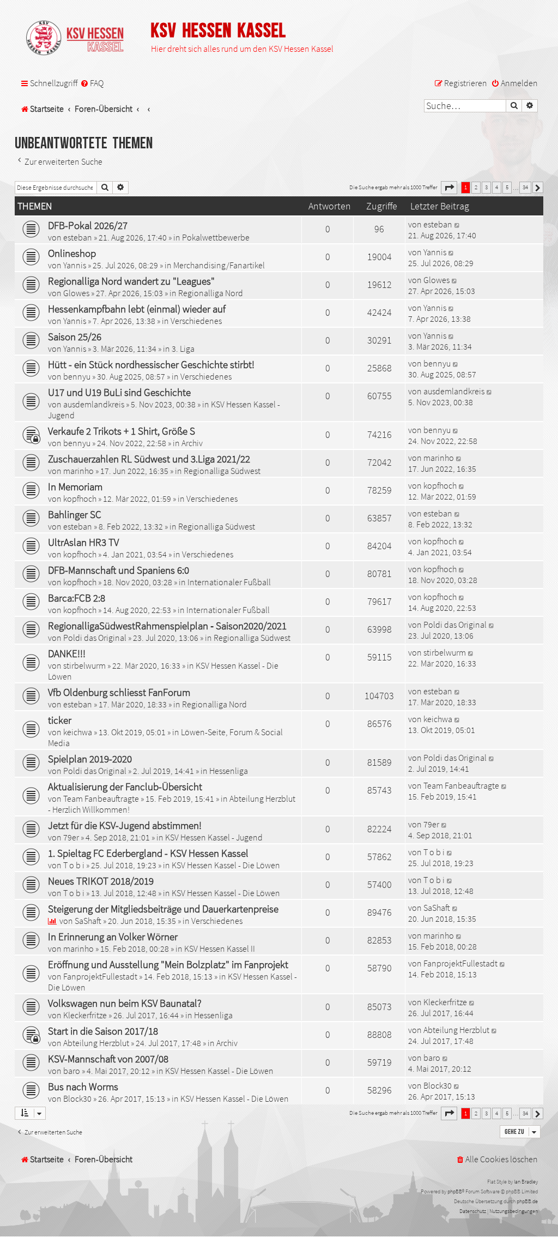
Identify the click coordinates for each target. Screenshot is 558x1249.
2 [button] (476, 187)
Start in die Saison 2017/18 (103, 1030)
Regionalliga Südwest (222, 470)
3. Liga (183, 348)
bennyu (76, 376)
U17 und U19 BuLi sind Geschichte (119, 392)
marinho (78, 470)
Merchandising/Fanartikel (219, 265)
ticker (59, 719)
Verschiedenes (196, 320)
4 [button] (496, 187)
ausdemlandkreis (93, 404)
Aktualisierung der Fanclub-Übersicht (125, 786)
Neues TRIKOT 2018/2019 (101, 880)
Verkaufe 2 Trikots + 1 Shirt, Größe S (121, 430)
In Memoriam (75, 486)
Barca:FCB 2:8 (76, 597)
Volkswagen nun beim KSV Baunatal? (125, 1003)
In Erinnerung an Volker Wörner (113, 936)
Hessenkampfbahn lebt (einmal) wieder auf (137, 308)
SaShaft (88, 920)
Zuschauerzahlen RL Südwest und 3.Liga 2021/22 (149, 458)
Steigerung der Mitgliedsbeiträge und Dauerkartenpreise (163, 908)
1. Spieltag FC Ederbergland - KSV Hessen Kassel (148, 853)
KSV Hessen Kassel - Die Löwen (226, 865)
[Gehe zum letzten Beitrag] (457, 224)
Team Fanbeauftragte (101, 798)
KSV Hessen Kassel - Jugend (214, 837)
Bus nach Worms (83, 1086)
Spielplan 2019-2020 (90, 758)
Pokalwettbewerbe (216, 237)
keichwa (77, 731)
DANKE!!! (67, 653)
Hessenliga (228, 770)
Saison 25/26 (74, 336)
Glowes (76, 292)
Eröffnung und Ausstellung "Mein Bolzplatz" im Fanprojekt (168, 964)
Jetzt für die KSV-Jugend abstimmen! (125, 825)
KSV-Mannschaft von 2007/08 (108, 1058)
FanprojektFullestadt (100, 976)
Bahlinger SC (74, 514)
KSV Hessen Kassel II (219, 948)
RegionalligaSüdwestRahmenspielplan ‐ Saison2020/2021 (167, 625)
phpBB (454, 1191)
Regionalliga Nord (210, 292)
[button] (449, 187)
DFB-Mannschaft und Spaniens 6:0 (118, 570)
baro (71, 1070)
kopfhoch (79, 498)
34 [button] (525, 187)
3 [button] (486, 187)
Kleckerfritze (85, 1015)
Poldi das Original (94, 637)
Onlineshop (72, 253)
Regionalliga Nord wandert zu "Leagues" (131, 280)
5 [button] (507, 187)
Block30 (77, 1098)
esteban (77, 237)
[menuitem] (92, 83)
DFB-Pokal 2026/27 (88, 225)
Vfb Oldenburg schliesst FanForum (119, 692)
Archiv (192, 442)
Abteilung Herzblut (96, 1042)
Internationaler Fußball (229, 582)
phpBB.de (527, 1201)
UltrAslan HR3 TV (83, 542)
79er (71, 837)
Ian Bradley (526, 1181)
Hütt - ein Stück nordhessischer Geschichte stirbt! (151, 364)
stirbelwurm (84, 665)
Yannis (74, 265)
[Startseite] (80, 39)
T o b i (73, 865)
